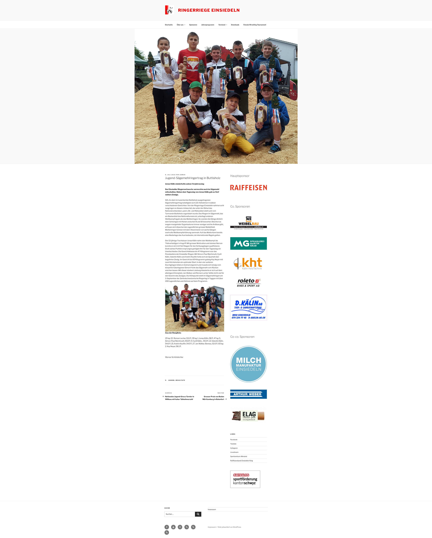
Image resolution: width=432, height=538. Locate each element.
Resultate (180, 380)
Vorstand (221, 25)
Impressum (212, 509)
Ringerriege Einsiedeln (209, 10)
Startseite (169, 25)
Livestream (234, 452)
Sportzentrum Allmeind (238, 456)
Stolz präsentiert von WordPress (229, 527)
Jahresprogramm (207, 25)
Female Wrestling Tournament (254, 25)
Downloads (235, 25)
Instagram (234, 448)
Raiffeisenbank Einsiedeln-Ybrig (241, 461)
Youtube (233, 444)
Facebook (233, 440)
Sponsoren (193, 25)
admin (182, 175)
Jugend (171, 380)
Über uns (180, 25)
